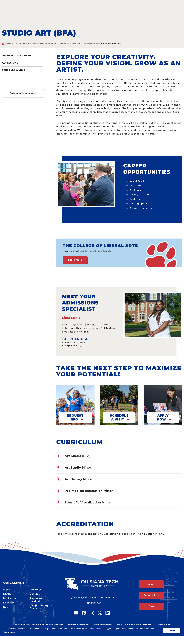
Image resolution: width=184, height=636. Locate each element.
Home (8, 44)
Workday (35, 589)
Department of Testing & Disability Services (38, 624)
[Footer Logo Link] (92, 583)
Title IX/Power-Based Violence (134, 624)
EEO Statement (103, 624)
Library (7, 594)
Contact (35, 594)
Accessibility (164, 624)
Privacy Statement (78, 624)
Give (151, 606)
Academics (20, 44)
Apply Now (163, 417)
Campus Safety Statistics (39, 607)
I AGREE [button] (171, 630)
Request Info (75, 417)
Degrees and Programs (43, 44)
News (6, 607)
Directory (9, 602)
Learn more (75, 260)
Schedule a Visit (13, 70)
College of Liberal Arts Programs (80, 44)
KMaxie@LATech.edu (75, 339)
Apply (6, 589)
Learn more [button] (9, 632)
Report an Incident (36, 599)
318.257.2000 (93, 603)
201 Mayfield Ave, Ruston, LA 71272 (94, 597)
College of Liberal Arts (23, 93)
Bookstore (9, 598)
